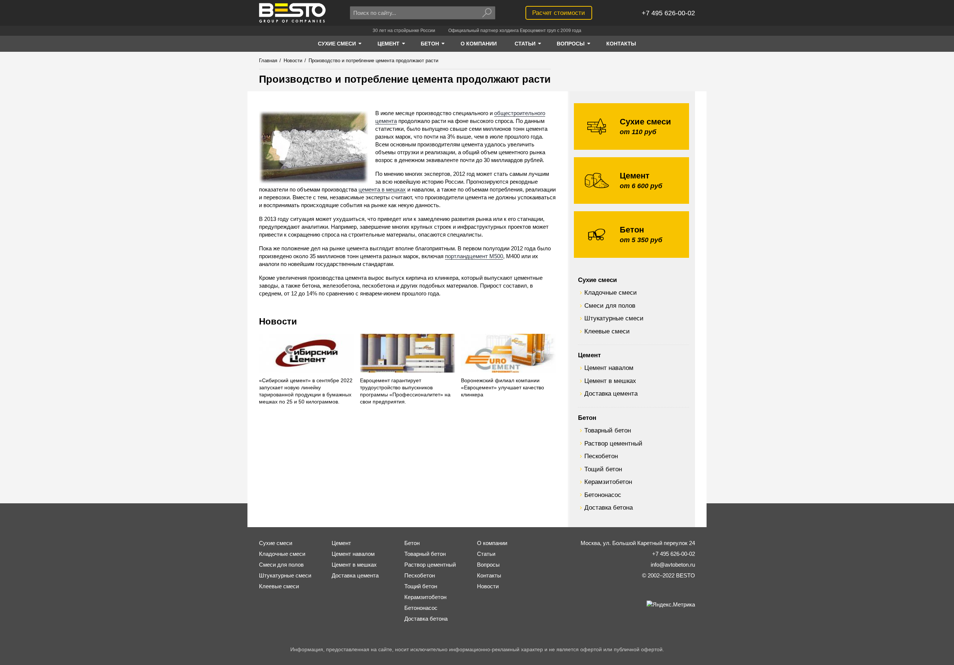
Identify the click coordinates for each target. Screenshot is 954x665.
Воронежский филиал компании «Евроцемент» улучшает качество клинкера (502, 388)
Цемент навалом (609, 367)
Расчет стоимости (558, 12)
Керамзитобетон (608, 481)
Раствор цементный (613, 443)
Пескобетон (601, 456)
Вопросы (488, 564)
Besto (292, 13)
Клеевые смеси (607, 331)
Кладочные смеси (610, 292)
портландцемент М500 (474, 256)
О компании (492, 543)
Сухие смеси (597, 279)
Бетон (587, 417)
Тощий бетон (603, 469)
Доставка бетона (608, 507)
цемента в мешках (382, 189)
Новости (278, 321)
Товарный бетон (607, 430)
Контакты (489, 575)
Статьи (486, 554)
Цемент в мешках (610, 380)
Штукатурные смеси (614, 318)
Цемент (589, 355)
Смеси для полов (609, 305)
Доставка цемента (611, 393)
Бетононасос (602, 494)
